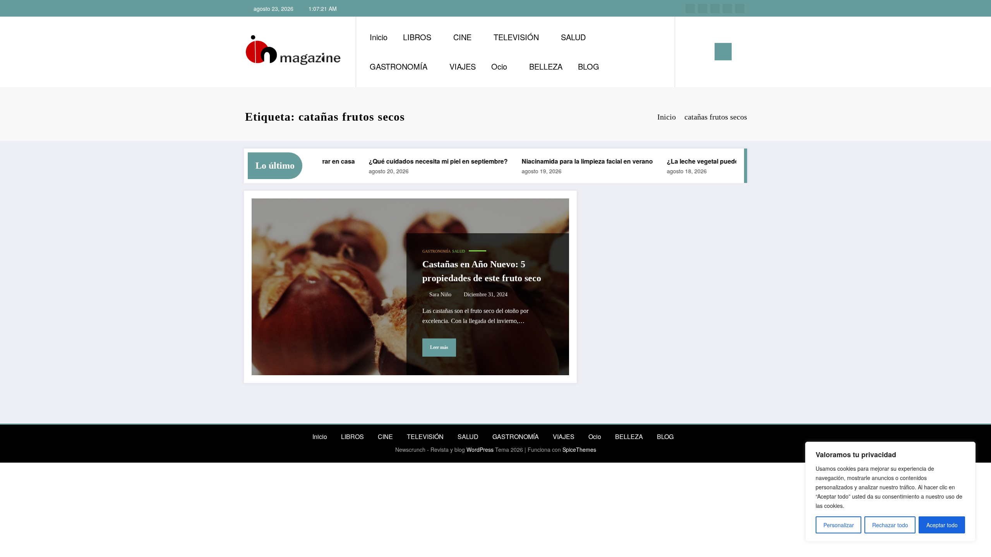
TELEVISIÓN (516, 37)
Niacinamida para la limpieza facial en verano (578, 161)
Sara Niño (440, 294)
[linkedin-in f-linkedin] (702, 8)
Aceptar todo (942, 525)
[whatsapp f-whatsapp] (739, 8)
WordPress (480, 449)
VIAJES (462, 66)
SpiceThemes (579, 449)
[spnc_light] (703, 51)
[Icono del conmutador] (723, 51)
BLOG (588, 66)
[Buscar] (688, 51)
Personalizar (838, 525)
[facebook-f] (727, 8)
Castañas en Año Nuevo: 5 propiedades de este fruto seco (481, 271)
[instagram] (690, 8)
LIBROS (417, 37)
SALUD (573, 37)
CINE (462, 37)
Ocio (499, 66)
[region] (890, 492)
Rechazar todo (890, 525)
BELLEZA (545, 66)
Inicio (378, 37)
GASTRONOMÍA (398, 66)
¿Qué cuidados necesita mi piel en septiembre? (429, 161)
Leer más (439, 347)
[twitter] (715, 8)
